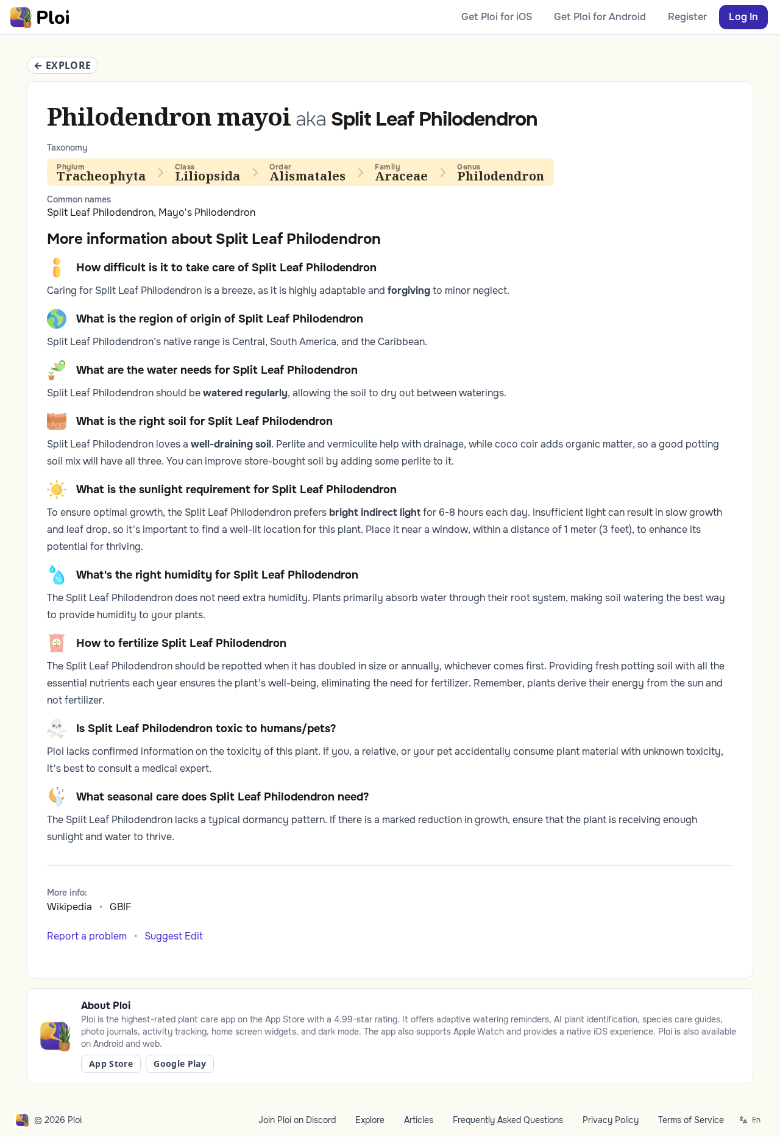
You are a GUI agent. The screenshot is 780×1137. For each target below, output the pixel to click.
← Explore (62, 65)
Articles (418, 1119)
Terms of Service (691, 1119)
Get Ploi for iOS (496, 16)
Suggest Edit (173, 936)
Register (687, 16)
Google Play (180, 1063)
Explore (370, 1119)
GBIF (121, 906)
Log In (743, 16)
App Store (111, 1063)
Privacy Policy (611, 1119)
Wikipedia (69, 906)
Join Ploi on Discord (297, 1119)
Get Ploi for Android (600, 16)
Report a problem (87, 936)
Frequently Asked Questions (508, 1119)
